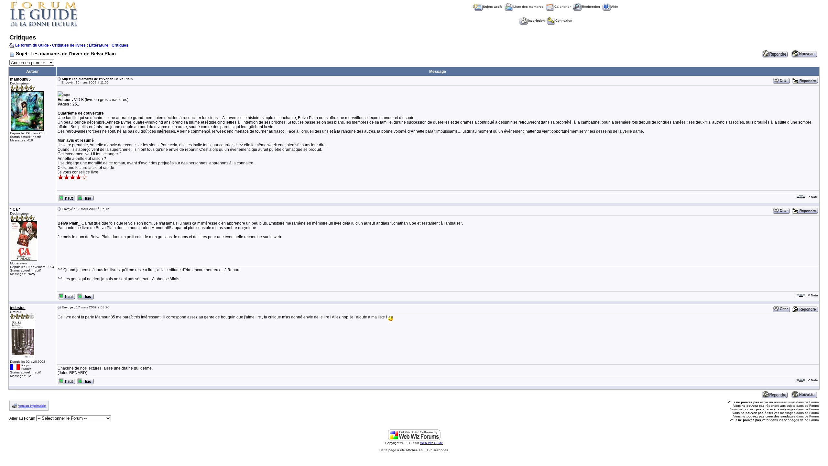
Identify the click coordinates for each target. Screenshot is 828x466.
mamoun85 (20, 79)
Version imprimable (32, 405)
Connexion (563, 20)
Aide (614, 6)
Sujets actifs (493, 6)
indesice (18, 307)
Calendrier (562, 6)
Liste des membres (528, 6)
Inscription (536, 20)
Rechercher (591, 6)
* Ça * (15, 209)
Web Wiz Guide (431, 443)
